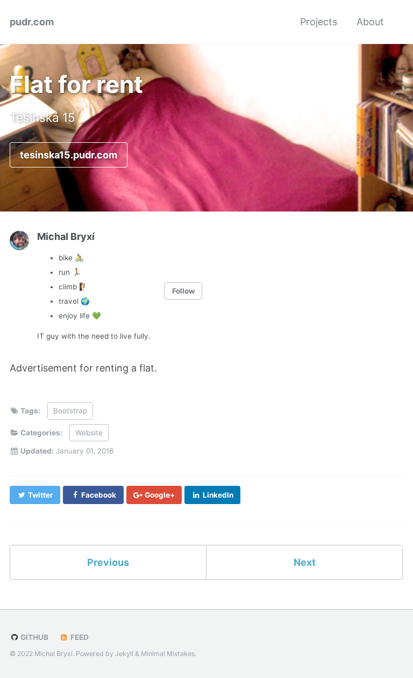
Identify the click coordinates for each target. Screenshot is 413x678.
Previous (108, 562)
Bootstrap (70, 410)
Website (89, 432)
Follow (183, 291)
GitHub (33, 637)
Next (305, 562)
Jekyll (124, 654)
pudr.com (32, 21)
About (370, 21)
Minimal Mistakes (168, 654)
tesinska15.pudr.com (68, 155)
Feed (79, 637)
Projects (318, 21)
